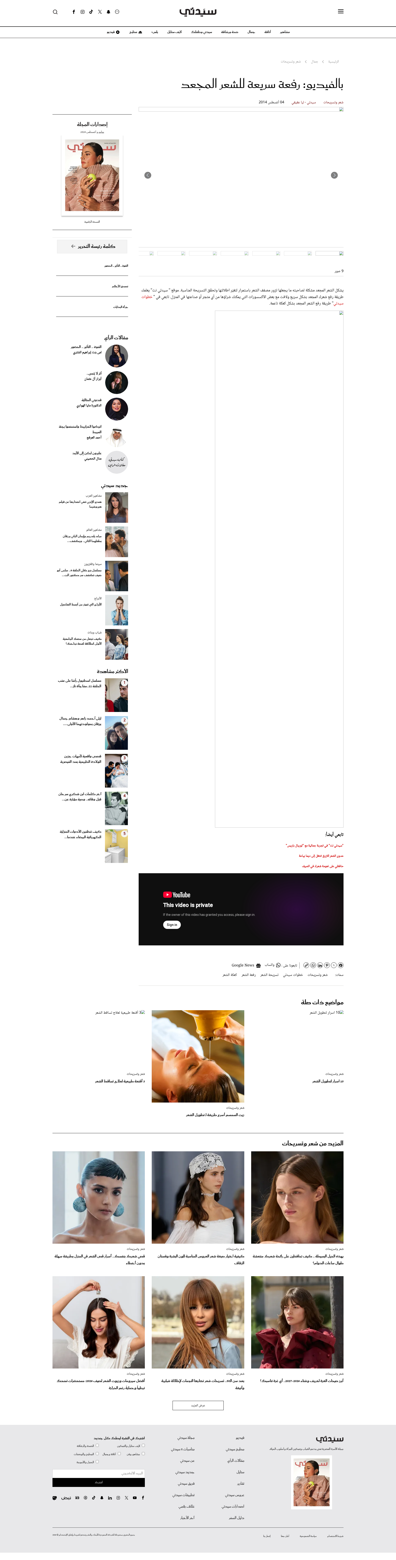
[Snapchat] (108, 12)
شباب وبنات (95, 632)
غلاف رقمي (187, 1507)
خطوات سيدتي (293, 975)
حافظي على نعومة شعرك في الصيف (323, 866)
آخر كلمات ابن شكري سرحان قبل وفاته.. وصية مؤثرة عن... (79, 797)
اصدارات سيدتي (233, 1507)
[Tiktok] (91, 12)
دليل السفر (236, 1518)
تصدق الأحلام (120, 286)
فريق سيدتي (186, 1484)
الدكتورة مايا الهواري (89, 406)
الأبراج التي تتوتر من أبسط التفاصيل (81, 604)
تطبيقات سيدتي (183, 1495)
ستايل (240, 1472)
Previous (334, 175)
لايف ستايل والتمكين (128, 1446)
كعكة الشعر (230, 975)
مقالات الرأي (116, 338)
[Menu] (341, 12)
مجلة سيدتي (186, 1438)
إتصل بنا (266, 1536)
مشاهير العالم (94, 530)
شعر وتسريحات (333, 102)
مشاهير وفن (133, 1454)
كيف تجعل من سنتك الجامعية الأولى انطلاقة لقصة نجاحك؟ (82, 641)
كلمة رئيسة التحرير (97, 246)
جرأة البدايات (120, 307)
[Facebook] (73, 12)
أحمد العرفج (94, 438)
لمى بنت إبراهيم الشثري (87, 353)
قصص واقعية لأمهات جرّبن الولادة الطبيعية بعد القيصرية (80, 759)
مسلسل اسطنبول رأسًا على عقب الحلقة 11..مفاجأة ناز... (79, 683)
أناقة (267, 32)
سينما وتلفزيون (93, 564)
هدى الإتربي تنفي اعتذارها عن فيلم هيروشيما (80, 504)
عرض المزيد (198, 1405)
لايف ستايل (174, 32)
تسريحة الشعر (269, 975)
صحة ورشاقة (229, 32)
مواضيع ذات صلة (322, 1002)
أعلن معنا (285, 1536)
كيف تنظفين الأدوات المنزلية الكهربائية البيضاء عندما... (80, 834)
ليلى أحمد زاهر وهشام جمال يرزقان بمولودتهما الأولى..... (80, 721)
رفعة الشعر (249, 975)
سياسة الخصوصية (308, 1536)
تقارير (240, 1484)
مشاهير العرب (94, 496)
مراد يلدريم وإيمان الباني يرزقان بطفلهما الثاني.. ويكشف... (82, 539)
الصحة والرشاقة (85, 1446)
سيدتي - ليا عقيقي (304, 102)
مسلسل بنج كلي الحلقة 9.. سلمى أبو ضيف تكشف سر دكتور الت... (79, 573)
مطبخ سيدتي (235, 1449)
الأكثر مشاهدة (112, 672)
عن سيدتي (187, 1461)
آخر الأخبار (187, 1518)
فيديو (110, 32)
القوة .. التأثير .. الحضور (116, 265)
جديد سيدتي (114, 486)
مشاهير (285, 32)
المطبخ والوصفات (84, 1454)
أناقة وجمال (109, 1454)
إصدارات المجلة (92, 124)
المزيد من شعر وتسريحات (313, 1144)
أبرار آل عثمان (93, 379)
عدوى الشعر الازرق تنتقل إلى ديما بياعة (321, 856)
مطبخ (133, 32)
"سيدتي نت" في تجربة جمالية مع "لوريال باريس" (315, 845)
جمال (251, 32)
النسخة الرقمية (92, 221)
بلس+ (154, 32)
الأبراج (98, 598)
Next (147, 175)
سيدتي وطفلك (201, 32)
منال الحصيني (93, 459)
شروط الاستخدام (335, 1536)
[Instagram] (82, 12)
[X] (100, 12)
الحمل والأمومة (85, 1462)
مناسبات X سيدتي (183, 1449)
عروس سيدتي (234, 1495)
